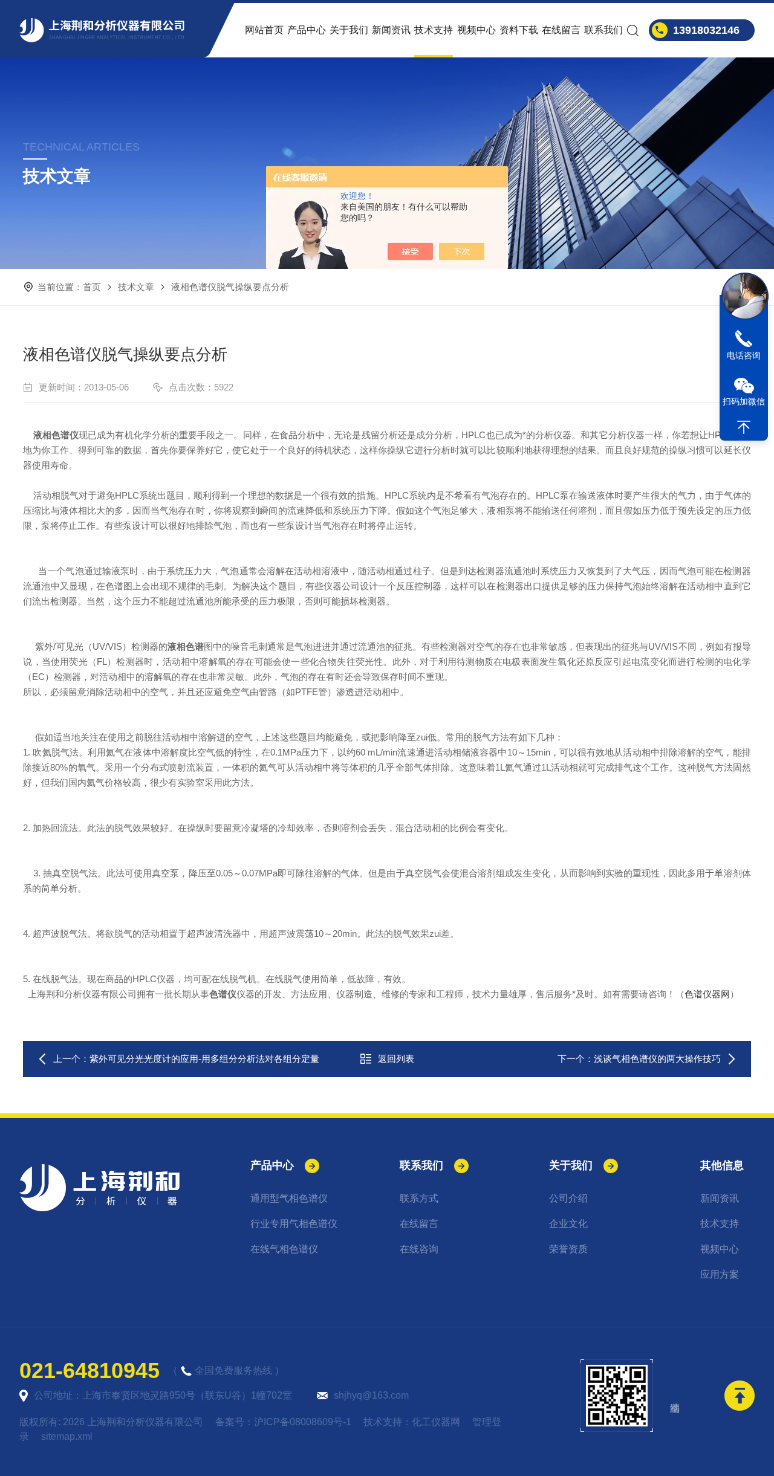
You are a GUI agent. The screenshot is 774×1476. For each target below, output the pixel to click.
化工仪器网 (436, 1422)
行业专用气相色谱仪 (293, 1224)
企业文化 (568, 1224)
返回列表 (396, 1059)
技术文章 (136, 287)
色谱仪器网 (707, 994)
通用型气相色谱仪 (289, 1198)
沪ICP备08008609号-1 (302, 1422)
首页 (92, 287)
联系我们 (603, 30)
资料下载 (518, 30)
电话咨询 (744, 355)
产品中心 (306, 30)
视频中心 (476, 30)
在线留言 (561, 30)
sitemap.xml (67, 1436)
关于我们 (349, 30)
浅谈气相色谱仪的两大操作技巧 (657, 1059)
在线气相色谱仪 (284, 1249)
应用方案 (719, 1274)
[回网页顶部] (744, 427)
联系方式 (419, 1198)
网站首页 (264, 30)
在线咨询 (419, 1249)
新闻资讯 (391, 30)
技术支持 (433, 30)
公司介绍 (568, 1198)
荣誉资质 (568, 1249)
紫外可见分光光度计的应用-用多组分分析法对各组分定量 (204, 1059)
